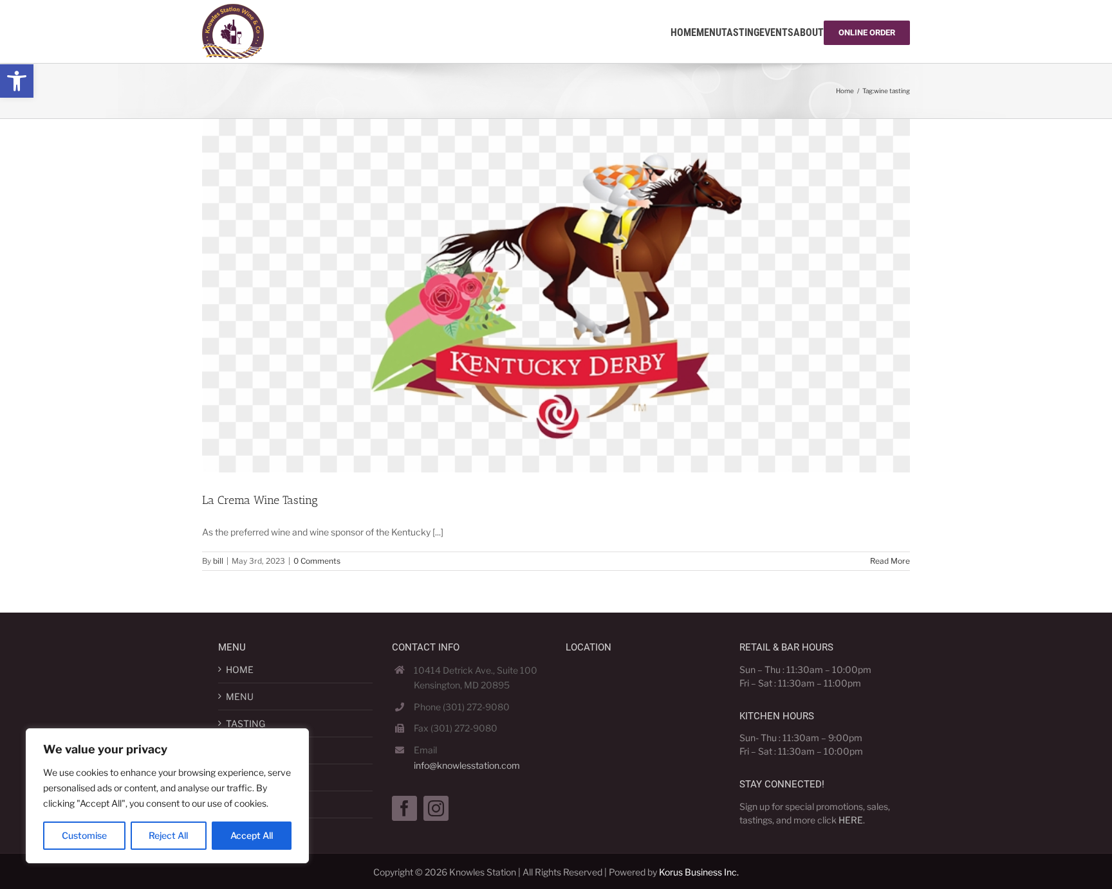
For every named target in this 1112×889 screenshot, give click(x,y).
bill (218, 561)
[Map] (643, 740)
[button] (16, 81)
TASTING (245, 723)
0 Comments (316, 561)
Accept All (251, 835)
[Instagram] (436, 808)
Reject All (168, 835)
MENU (240, 696)
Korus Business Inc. (699, 872)
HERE (851, 819)
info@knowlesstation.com (467, 765)
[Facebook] (404, 808)
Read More (890, 561)
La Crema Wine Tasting (260, 500)
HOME (240, 669)
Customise (84, 835)
